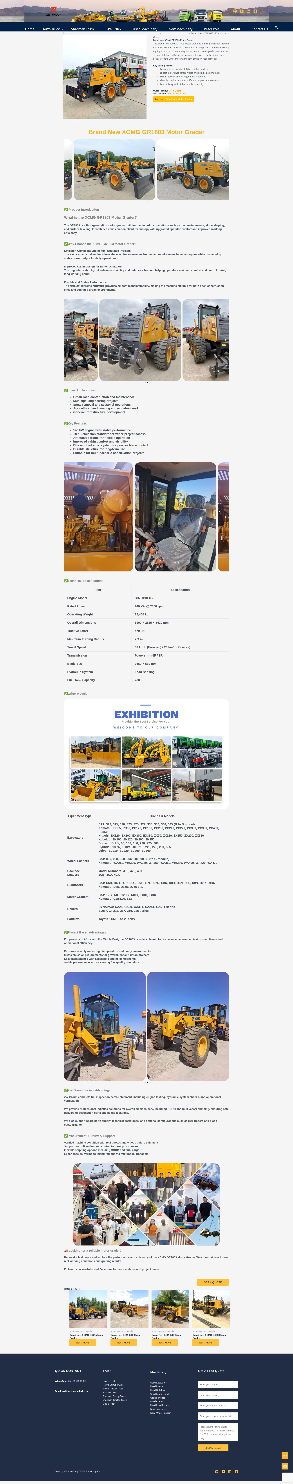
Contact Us (260, 28)
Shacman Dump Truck (114, 1396)
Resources (211, 28)
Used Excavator (158, 1382)
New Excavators (158, 1409)
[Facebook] (255, 11)
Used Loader (157, 1386)
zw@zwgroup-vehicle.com (75, 1391)
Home (29, 28)
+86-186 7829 (174, 93)
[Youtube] (242, 11)
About (235, 28)
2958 (183, 93)
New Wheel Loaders (160, 1412)
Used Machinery (145, 28)
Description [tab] (75, 121)
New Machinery (180, 28)
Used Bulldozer (158, 1390)
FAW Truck (113, 28)
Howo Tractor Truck (113, 1388)
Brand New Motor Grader (175, 33)
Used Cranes (156, 1401)
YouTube (87, 1269)
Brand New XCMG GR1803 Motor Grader (147, 132)
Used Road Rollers (159, 1405)
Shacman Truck (82, 28)
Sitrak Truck (109, 1403)
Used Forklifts (157, 1397)
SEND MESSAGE (213, 1447)
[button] (276, 27)
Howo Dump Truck (113, 1384)
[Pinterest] (235, 11)
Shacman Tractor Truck (115, 1399)
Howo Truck (51, 28)
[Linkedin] (248, 11)
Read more (82, 1342)
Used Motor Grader (160, 1393)
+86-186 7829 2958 (154, 11)
